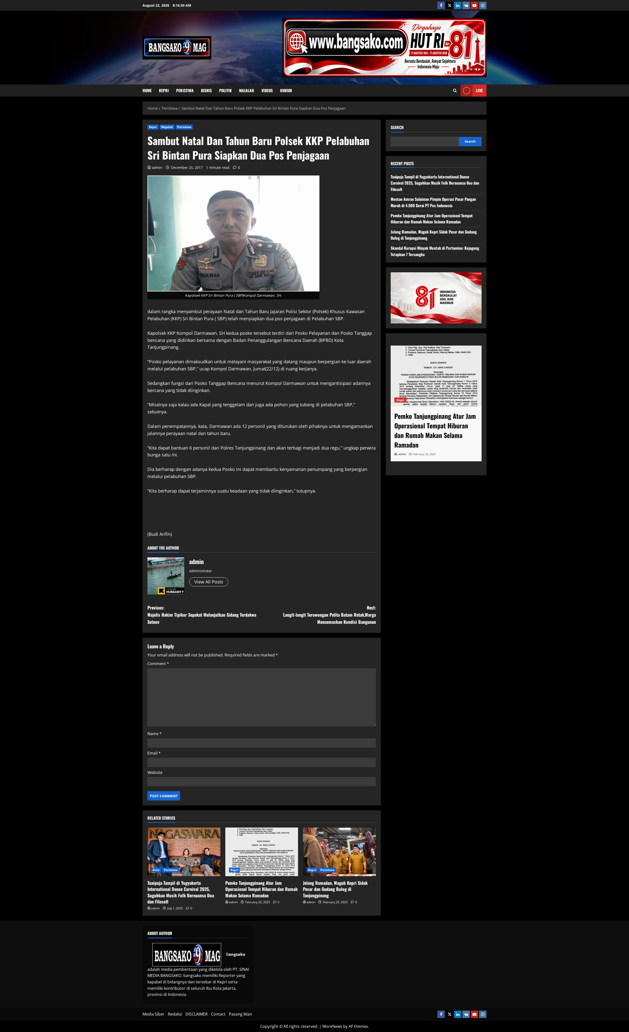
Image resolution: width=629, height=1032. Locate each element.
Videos (267, 90)
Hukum (286, 90)
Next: (329, 614)
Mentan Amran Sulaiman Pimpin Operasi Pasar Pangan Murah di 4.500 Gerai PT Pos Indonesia (433, 202)
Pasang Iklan (240, 1014)
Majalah (246, 90)
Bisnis (206, 90)
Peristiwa (185, 90)
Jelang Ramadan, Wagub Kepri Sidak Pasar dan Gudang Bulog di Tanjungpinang (335, 889)
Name (154, 733)
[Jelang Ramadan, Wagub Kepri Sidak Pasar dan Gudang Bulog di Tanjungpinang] (339, 852)
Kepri (164, 90)
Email (154, 753)
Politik (225, 90)
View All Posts (208, 582)
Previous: (201, 614)
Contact (218, 1014)
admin (157, 167)
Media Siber (153, 1014)
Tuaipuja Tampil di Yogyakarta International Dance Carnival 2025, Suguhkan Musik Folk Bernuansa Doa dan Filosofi (180, 892)
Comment (158, 663)
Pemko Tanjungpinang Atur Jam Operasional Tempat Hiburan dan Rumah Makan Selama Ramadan (261, 889)
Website (154, 772)
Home (147, 90)
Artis (156, 870)
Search (397, 127)
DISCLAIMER (197, 1014)
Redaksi (175, 1014)
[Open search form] (455, 90)
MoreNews (332, 1026)
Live (479, 90)
